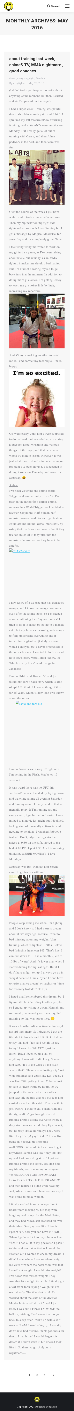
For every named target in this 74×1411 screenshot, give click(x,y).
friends (39, 78)
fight (31, 78)
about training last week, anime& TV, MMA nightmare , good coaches (36, 64)
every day (22, 78)
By (17, 83)
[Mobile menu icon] (67, 6)
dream (12, 78)
